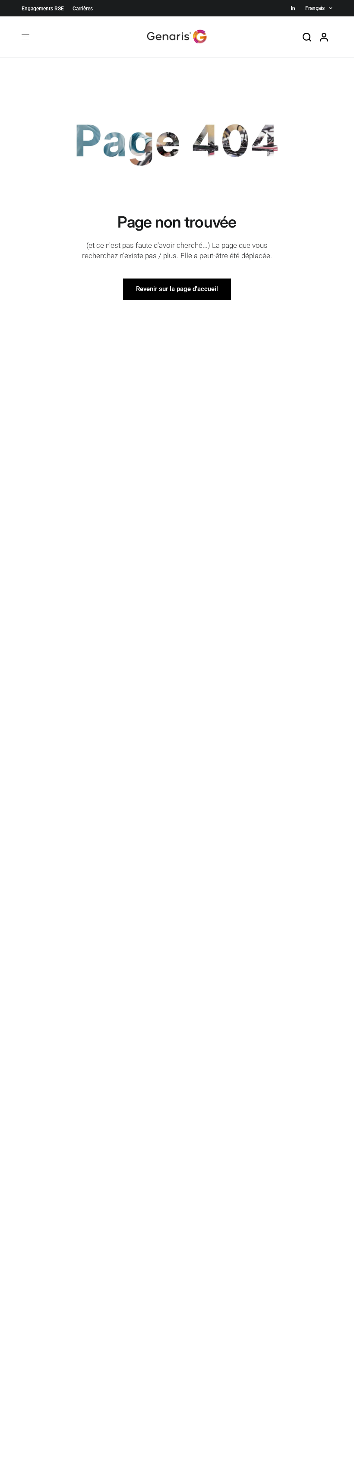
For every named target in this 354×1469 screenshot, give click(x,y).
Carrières (83, 9)
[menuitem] (45, 9)
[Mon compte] (324, 36)
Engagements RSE (43, 9)
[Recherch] (307, 36)
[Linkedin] (293, 8)
